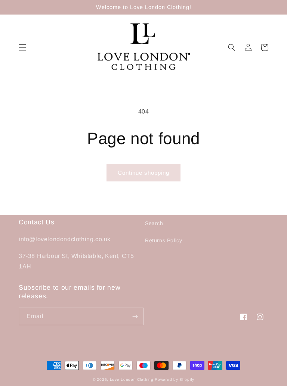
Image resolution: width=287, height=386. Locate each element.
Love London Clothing (132, 379)
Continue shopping (143, 172)
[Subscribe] (135, 316)
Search (154, 223)
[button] (22, 47)
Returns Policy (163, 240)
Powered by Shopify (174, 379)
